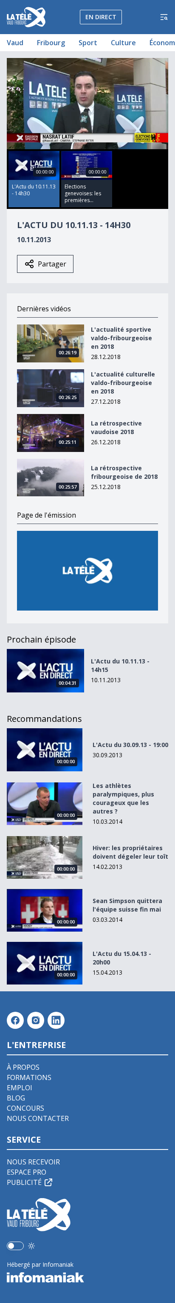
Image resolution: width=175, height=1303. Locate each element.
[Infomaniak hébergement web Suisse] (87, 1277)
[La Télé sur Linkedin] (56, 1020)
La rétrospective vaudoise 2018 (116, 427)
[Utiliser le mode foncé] (31, 1246)
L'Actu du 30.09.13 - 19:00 (130, 745)
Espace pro (26, 1172)
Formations (29, 1077)
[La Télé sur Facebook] (15, 1020)
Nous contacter (38, 1118)
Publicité (24, 1182)
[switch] (15, 1246)
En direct (100, 17)
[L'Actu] (87, 571)
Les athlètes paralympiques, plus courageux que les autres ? (123, 798)
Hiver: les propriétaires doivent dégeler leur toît (130, 852)
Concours (25, 1108)
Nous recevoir (33, 1162)
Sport (88, 42)
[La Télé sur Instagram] (36, 1020)
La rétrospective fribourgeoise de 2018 (124, 472)
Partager (52, 264)
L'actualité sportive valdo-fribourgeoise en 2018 (121, 337)
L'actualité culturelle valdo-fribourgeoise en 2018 (123, 382)
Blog (16, 1098)
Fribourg (51, 42)
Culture (123, 42)
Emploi (19, 1087)
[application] (87, 103)
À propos (23, 1067)
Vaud (15, 42)
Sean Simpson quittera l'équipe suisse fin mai (127, 905)
